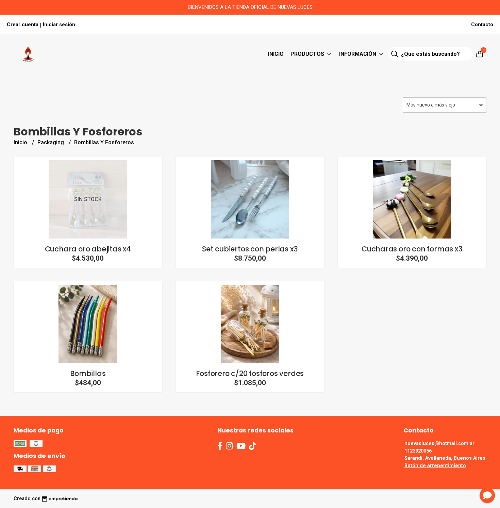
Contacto (482, 24)
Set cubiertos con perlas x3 (250, 249)
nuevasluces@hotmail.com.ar (439, 443)
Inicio (276, 54)
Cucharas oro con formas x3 (412, 249)
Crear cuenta (22, 24)
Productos (308, 54)
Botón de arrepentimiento (435, 466)
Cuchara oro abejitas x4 (88, 249)
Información (358, 54)
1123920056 (418, 451)
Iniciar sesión (59, 24)
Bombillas (87, 373)
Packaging (51, 142)
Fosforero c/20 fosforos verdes (250, 373)
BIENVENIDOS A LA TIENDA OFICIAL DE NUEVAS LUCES (250, 7)
